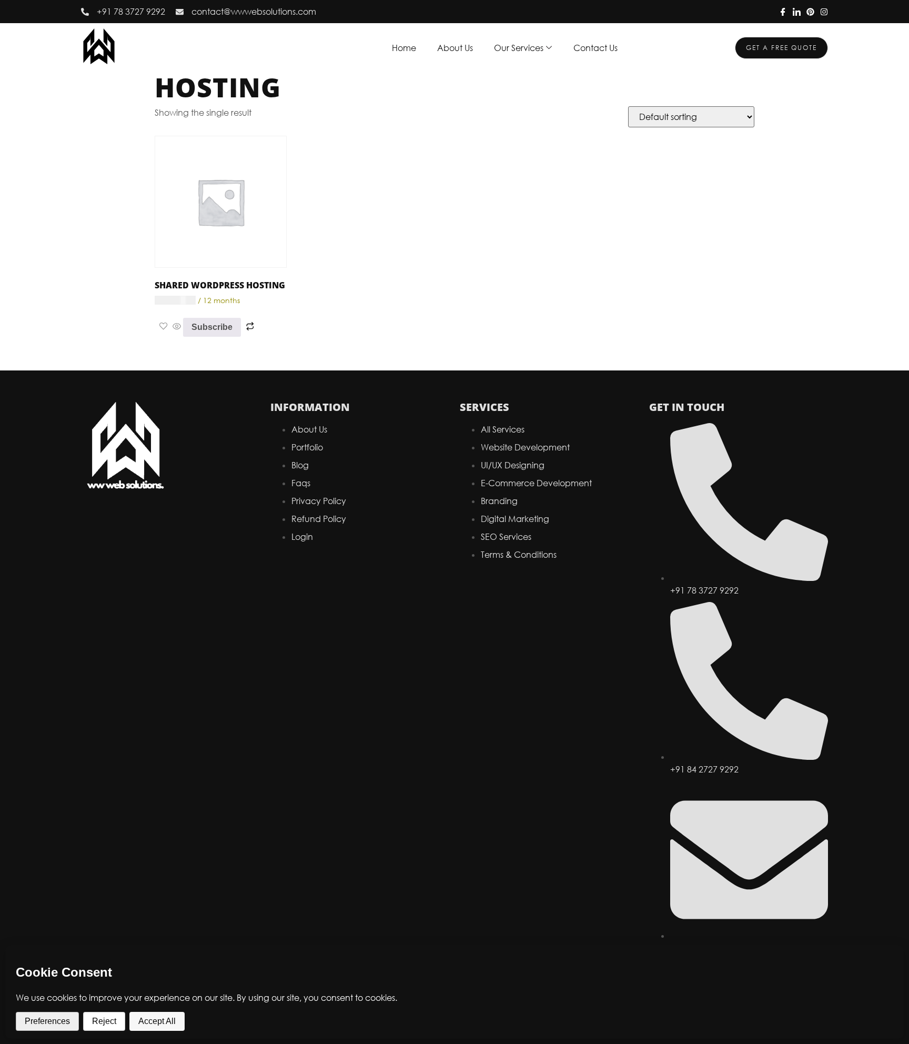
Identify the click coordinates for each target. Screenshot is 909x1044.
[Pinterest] (810, 12)
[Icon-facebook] (783, 12)
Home (404, 48)
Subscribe (212, 327)
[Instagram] (824, 12)
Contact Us (595, 48)
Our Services (518, 48)
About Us (455, 48)
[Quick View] (176, 327)
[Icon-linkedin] (797, 12)
